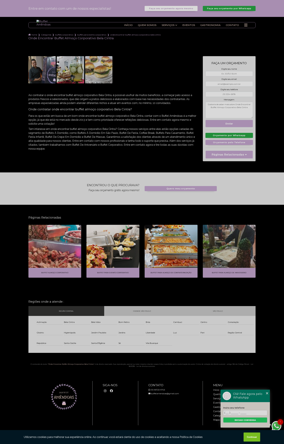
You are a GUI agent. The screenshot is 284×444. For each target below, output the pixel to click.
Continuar (252, 437)
